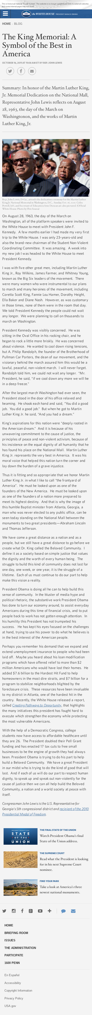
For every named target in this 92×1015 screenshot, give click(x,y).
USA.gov (10, 1006)
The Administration (20, 948)
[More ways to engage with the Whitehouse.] (49, 911)
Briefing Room (16, 933)
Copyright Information (18, 990)
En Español (11, 975)
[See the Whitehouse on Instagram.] (14, 911)
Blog (18, 23)
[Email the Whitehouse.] (73, 911)
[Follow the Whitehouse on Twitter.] (4, 911)
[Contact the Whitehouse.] (61, 911)
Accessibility (12, 983)
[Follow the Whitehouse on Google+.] (31, 911)
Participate (13, 955)
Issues (9, 940)
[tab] (5, 13)
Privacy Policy (13, 998)
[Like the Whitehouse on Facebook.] (22, 911)
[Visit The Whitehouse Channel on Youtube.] (40, 911)
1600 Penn (12, 963)
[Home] (49, 16)
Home (6, 23)
